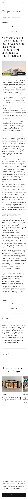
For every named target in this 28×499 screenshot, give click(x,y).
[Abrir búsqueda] (22, 2)
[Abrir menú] (25, 3)
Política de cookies (15, 488)
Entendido (14, 495)
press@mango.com (7, 353)
